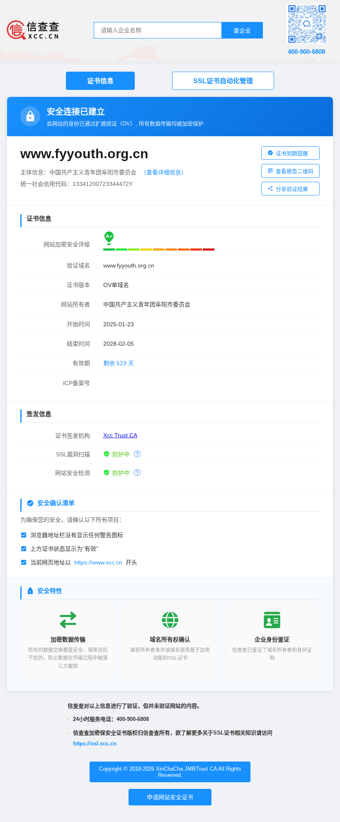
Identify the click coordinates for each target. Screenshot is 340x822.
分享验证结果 (292, 189)
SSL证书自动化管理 (223, 80)
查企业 (242, 30)
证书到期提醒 (292, 153)
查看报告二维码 (294, 171)
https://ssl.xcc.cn (95, 743)
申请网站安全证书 (170, 797)
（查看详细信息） (164, 172)
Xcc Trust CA (120, 435)
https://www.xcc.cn (98, 562)
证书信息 (100, 80)
